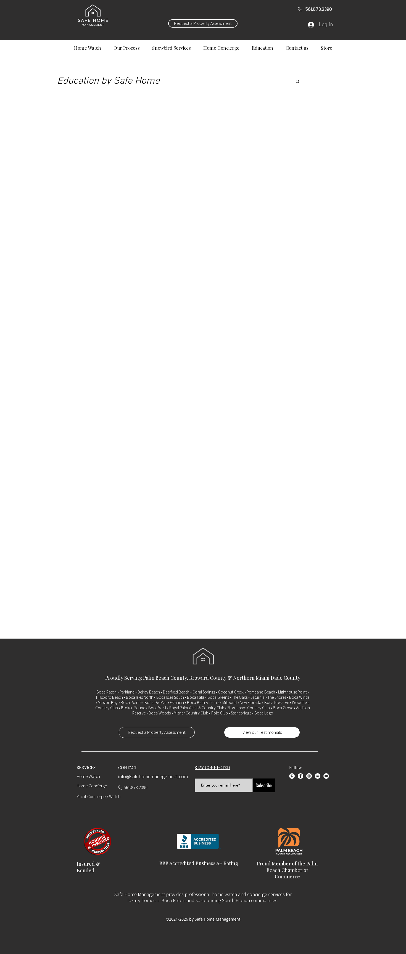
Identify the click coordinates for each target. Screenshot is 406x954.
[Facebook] (300, 776)
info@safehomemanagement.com (153, 776)
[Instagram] (309, 776)
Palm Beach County (165, 677)
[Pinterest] (292, 776)
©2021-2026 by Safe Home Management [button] (203, 919)
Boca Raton (106, 692)
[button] (297, 82)
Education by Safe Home (108, 81)
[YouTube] (326, 776)
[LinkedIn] (317, 776)
